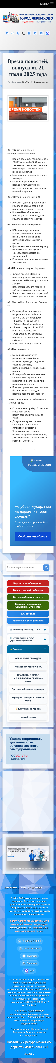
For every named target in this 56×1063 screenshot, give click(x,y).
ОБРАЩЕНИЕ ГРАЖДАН (28, 658)
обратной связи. (36, 914)
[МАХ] (47, 33)
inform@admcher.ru (12, 33)
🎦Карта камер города (28, 708)
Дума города (28, 613)
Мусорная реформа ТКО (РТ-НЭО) (28, 699)
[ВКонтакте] (41, 33)
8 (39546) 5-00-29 (23, 33)
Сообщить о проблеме (32, 536)
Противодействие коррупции (28, 689)
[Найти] (46, 567)
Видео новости (41, 82)
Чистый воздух (28, 717)
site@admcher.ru (29, 1023)
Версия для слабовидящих (28, 583)
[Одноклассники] (29, 33)
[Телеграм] (35, 33)
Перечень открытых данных (23, 887)
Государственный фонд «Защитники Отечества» (28, 605)
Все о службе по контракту (28, 597)
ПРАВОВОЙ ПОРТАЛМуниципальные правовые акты (28, 678)
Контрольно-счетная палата (28, 620)
